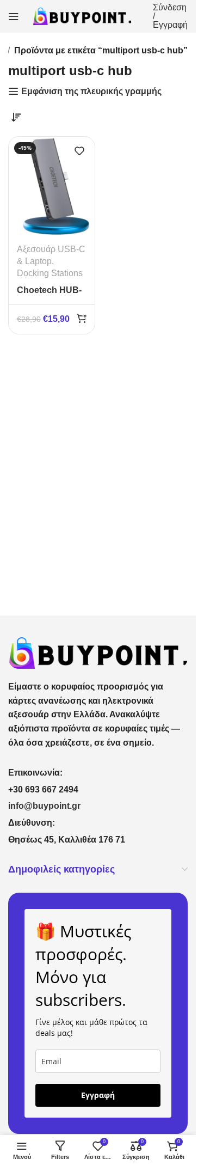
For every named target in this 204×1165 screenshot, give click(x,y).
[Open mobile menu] (13, 16)
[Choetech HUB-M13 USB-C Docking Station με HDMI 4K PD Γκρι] (52, 186)
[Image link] (98, 652)
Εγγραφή (98, 1095)
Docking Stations (50, 273)
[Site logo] (82, 15)
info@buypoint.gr (44, 805)
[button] (81, 318)
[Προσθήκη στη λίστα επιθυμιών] (79, 150)
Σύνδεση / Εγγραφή (170, 16)
